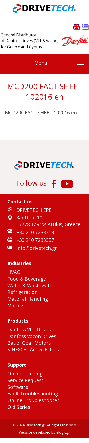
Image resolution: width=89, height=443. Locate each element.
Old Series (18, 407)
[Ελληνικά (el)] (85, 28)
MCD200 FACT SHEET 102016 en (41, 112)
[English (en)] (77, 28)
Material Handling (27, 298)
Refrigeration (22, 292)
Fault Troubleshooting (32, 393)
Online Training (24, 373)
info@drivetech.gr (36, 248)
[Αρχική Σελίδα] (44, 12)
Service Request (25, 380)
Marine (15, 305)
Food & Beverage (26, 278)
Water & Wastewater (30, 285)
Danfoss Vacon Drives (31, 336)
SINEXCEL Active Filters (33, 349)
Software (17, 387)
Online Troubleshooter (33, 400)
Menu (40, 62)
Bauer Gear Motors (29, 342)
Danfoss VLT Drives (29, 329)
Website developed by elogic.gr (44, 432)
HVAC (13, 272)
